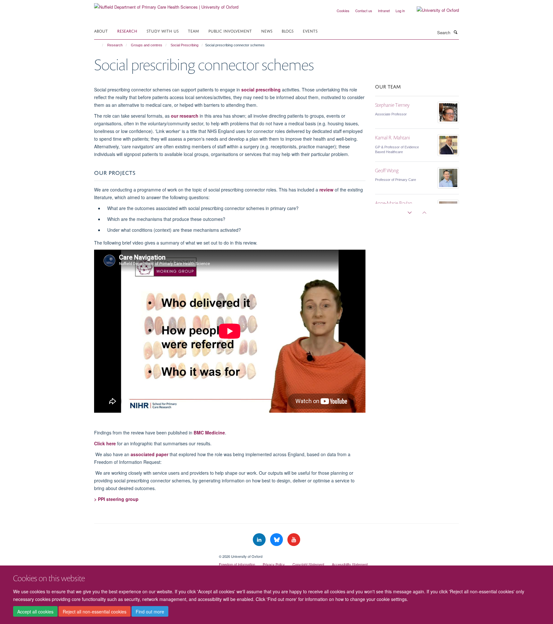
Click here (105, 443)
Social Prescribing (184, 45)
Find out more (150, 611)
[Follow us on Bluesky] (277, 540)
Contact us (363, 10)
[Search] (455, 31)
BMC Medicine (209, 432)
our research (184, 116)
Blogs (287, 30)
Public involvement (230, 30)
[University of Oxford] (433, 10)
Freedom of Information (237, 564)
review (326, 189)
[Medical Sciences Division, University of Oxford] (151, 554)
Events (310, 30)
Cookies (343, 10)
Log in (400, 10)
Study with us (163, 30)
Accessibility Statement (350, 564)
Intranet (384, 10)
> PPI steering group (116, 499)
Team (193, 30)
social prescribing (261, 89)
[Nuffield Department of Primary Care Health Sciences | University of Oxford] (166, 5)
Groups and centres (146, 45)
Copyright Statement (308, 564)
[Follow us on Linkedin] (260, 540)
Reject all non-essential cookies (94, 611)
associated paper (149, 454)
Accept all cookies (35, 611)
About (101, 30)
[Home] (99, 45)
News (266, 30)
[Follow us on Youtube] (293, 540)
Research (127, 30)
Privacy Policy (274, 564)
